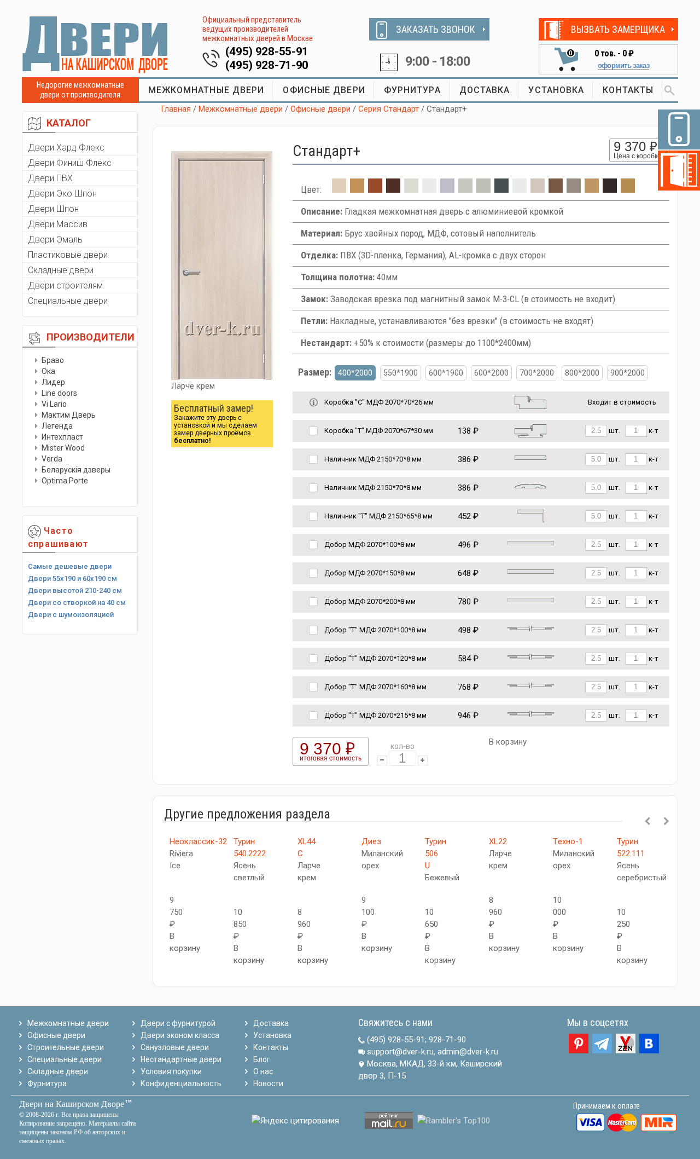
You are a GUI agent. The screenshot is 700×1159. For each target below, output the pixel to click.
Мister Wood (63, 447)
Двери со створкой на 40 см (77, 602)
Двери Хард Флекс (66, 147)
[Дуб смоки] (574, 189)
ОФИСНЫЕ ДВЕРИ (324, 90)
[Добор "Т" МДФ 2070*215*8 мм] (531, 713)
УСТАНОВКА (556, 90)
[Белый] (429, 189)
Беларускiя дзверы (76, 469)
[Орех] (556, 189)
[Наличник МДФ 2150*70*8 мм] (530, 457)
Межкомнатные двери (241, 109)
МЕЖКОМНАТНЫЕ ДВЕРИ (206, 90)
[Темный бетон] (501, 189)
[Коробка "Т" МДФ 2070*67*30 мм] (530, 430)
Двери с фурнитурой (178, 1023)
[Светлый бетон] (465, 189)
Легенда (57, 426)
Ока (48, 371)
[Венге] (393, 189)
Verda (52, 458)
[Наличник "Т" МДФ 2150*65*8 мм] (530, 515)
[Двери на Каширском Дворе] (96, 44)
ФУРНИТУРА (412, 90)
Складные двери (61, 270)
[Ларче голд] (592, 189)
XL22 (498, 841)
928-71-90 (447, 1040)
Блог (261, 1059)
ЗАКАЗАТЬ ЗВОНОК (435, 29)
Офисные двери (320, 109)
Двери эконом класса (180, 1035)
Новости (268, 1083)
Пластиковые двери (68, 255)
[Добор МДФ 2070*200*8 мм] (531, 599)
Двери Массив (58, 224)
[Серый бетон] (483, 189)
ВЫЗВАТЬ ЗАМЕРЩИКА (618, 29)
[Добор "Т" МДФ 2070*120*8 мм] (531, 656)
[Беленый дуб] (411, 189)
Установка (272, 1035)
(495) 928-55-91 (267, 51)
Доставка (271, 1023)
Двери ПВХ (50, 178)
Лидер (53, 382)
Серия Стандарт (388, 109)
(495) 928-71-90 (267, 65)
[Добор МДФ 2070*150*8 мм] (531, 571)
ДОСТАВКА (484, 90)
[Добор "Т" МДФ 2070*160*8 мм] (531, 685)
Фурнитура (47, 1083)
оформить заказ (623, 65)
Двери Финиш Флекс (70, 163)
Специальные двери (68, 301)
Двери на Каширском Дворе (71, 1104)
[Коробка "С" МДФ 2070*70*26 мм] (530, 401)
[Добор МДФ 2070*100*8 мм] (531, 542)
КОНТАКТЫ (628, 90)
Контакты (270, 1047)
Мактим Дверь (69, 415)
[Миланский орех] (357, 189)
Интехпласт (62, 437)
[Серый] (447, 189)
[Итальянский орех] (375, 189)
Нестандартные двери (181, 1059)
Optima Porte (65, 480)
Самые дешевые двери (70, 566)
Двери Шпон (53, 209)
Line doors (59, 393)
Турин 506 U (435, 853)
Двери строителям (65, 285)
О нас (263, 1071)
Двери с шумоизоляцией (71, 614)
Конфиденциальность (181, 1083)
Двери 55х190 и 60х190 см (72, 578)
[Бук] (628, 189)
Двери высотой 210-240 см (75, 590)
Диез (371, 841)
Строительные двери (65, 1047)
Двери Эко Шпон (62, 193)
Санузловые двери (175, 1047)
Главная (176, 109)
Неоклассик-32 (198, 841)
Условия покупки (171, 1071)
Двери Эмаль (55, 239)
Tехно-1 (568, 841)
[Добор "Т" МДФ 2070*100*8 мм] (531, 628)
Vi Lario (54, 404)
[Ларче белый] (537, 189)
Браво (53, 360)
